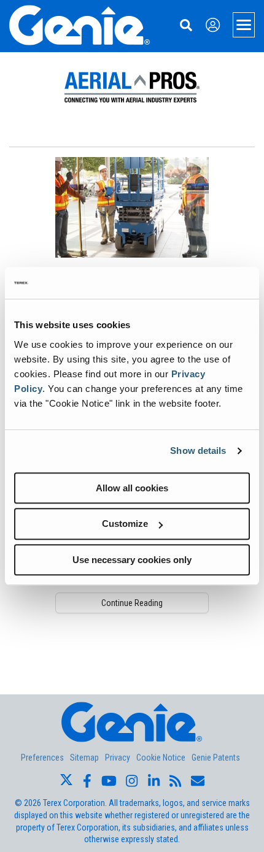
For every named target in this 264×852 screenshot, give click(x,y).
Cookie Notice (160, 757)
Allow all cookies (132, 488)
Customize (125, 523)
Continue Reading (132, 603)
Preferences (42, 757)
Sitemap (84, 757)
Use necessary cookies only (132, 560)
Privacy (117, 757)
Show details (198, 450)
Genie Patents (216, 757)
